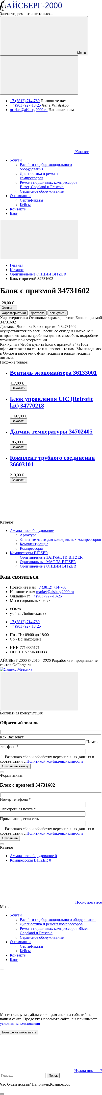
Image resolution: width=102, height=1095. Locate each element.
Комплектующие (34, 544)
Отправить (10, 838)
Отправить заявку (15, 766)
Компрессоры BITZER (29, 553)
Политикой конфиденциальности (54, 761)
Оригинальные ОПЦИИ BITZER (48, 566)
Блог (14, 960)
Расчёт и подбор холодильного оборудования (58, 919)
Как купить (58, 313)
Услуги (16, 915)
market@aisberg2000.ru (29, 110)
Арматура (28, 535)
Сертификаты (31, 946)
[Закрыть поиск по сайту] (2, 1094)
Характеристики (14, 313)
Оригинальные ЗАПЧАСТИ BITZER (51, 557)
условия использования (20, 1023)
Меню (81, 53)
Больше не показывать (19, 1032)
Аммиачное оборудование (32, 530)
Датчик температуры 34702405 (51, 431)
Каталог (81, 152)
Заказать (8, 308)
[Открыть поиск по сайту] (39, 75)
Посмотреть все (88, 902)
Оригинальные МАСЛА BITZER (48, 562)
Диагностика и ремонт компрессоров (51, 924)
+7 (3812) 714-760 (25, 101)
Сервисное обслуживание (42, 937)
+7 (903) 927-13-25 (25, 105)
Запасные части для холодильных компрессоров (60, 539)
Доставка (38, 313)
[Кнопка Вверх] (39, 691)
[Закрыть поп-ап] (2, 772)
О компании (20, 942)
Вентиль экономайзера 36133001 (53, 372)
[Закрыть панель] (2, 969)
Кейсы (25, 951)
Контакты (18, 955)
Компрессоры (31, 548)
